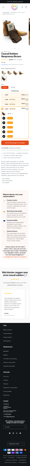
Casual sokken (7, 337)
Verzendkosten (4, 64)
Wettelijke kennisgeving (11, 462)
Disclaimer (6, 395)
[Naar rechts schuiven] (18, 48)
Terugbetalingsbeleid (21, 457)
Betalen (5, 355)
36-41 (5, 87)
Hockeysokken (7, 333)
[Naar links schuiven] (11, 48)
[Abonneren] (25, 427)
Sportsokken (7, 341)
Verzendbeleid (22, 460)
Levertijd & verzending (10, 358)
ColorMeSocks (11, 455)
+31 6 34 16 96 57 (8, 414)
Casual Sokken (5, 12)
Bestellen (6, 351)
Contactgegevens (22, 462)
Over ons (6, 376)
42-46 (13, 87)
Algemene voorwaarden (10, 387)
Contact (5, 380)
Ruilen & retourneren (9, 362)
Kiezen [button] (10, 118)
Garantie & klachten (9, 366)
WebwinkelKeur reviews (15, 285)
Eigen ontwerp (7, 329)
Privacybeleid (7, 391)
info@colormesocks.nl (10, 416)
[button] (3, 7)
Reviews (5, 384)
